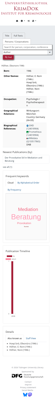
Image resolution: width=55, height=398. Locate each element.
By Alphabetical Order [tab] (28, 182)
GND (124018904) (32, 127)
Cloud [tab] (10, 182)
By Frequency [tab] (14, 189)
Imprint (28, 384)
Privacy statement (28, 387)
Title (7, 35)
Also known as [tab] (15, 338)
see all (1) (7, 167)
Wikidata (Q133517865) (33, 140)
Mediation (28, 209)
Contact (28, 382)
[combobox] (27, 47)
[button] (22, 20)
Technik (26, 226)
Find (9, 57)
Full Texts (18, 35)
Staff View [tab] (31, 338)
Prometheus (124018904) (34, 133)
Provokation (24, 223)
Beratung (26, 217)
